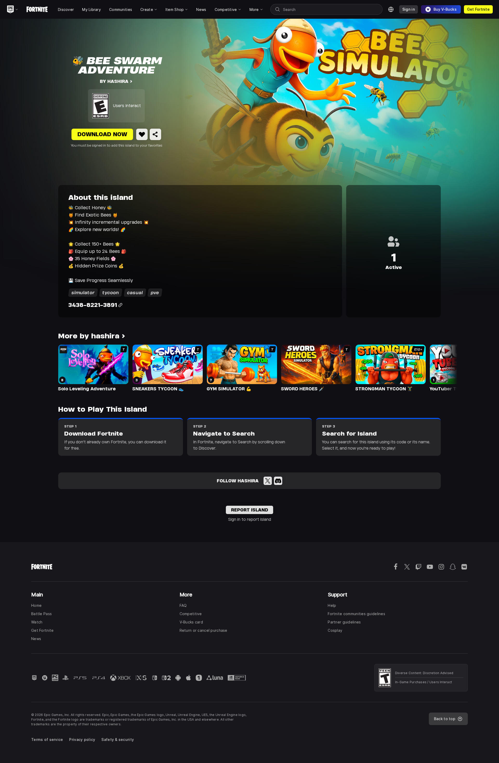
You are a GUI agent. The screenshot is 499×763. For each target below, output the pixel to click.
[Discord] (278, 481)
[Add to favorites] (142, 134)
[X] (268, 481)
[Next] (443, 367)
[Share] (155, 134)
